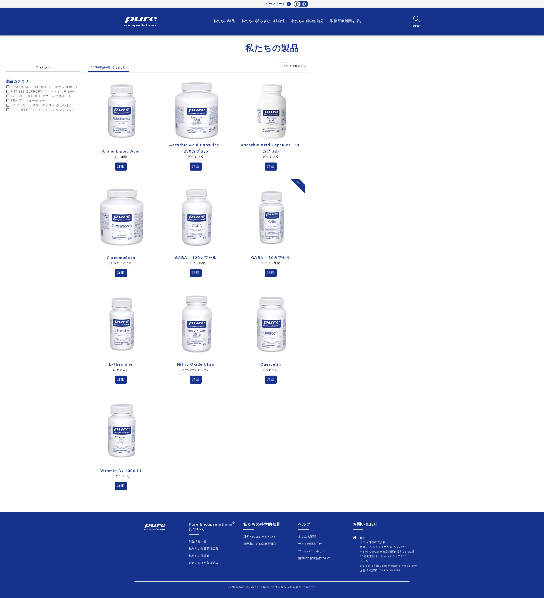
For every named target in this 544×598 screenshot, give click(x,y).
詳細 (121, 166)
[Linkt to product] (121, 110)
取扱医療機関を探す (346, 21)
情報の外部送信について (314, 558)
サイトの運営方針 (310, 544)
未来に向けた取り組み (203, 563)
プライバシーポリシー (313, 551)
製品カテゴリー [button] (19, 81)
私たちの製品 (224, 21)
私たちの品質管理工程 (203, 548)
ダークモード (276, 3)
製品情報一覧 (198, 541)
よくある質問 (307, 537)
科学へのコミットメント (259, 537)
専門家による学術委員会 (259, 544)
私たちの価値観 (199, 556)
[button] (416, 21)
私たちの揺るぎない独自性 (263, 21)
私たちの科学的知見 (307, 21)
